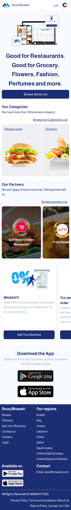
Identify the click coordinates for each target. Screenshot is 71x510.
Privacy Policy (19, 500)
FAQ (66, 505)
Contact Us (55, 505)
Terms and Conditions (43, 500)
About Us (63, 500)
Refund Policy (38, 505)
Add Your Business (29, 334)
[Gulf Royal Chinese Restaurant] (21, 257)
